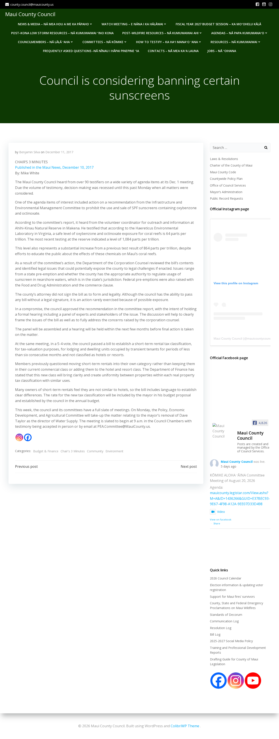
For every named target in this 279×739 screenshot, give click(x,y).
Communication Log (224, 621)
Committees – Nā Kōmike (102, 42)
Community (95, 451)
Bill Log (215, 634)
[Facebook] (28, 437)
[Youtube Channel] (253, 680)
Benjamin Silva (29, 152)
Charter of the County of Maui (231, 165)
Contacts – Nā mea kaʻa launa (173, 51)
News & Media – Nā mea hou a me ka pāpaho (53, 24)
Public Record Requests (226, 198)
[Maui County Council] (223, 431)
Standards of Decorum (226, 615)
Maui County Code (223, 172)
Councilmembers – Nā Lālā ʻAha (44, 42)
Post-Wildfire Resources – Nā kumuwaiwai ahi (160, 33)
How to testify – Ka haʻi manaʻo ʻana (167, 42)
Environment (114, 451)
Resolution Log (220, 628)
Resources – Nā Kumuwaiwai (234, 42)
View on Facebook (220, 519)
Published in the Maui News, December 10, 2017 (54, 167)
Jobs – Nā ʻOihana (221, 51)
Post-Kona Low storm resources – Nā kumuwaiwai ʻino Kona (62, 33)
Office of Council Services (228, 185)
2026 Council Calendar (225, 578)
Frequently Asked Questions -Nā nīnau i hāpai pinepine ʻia (91, 51)
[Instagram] (19, 437)
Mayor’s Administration (226, 192)
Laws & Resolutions (224, 159)
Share (216, 523)
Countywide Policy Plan (226, 179)
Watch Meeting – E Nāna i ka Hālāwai (132, 24)
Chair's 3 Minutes (73, 451)
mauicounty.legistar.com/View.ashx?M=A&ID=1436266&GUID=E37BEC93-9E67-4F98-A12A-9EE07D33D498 (240, 498)
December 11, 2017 (59, 152)
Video (221, 512)
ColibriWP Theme (185, 726)
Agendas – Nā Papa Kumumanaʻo (237, 33)
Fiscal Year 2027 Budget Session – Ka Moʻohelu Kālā (218, 24)
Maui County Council (30, 14)
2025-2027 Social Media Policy (231, 641)
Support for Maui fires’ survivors (232, 596)
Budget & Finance (45, 451)
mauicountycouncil (260, 338)
